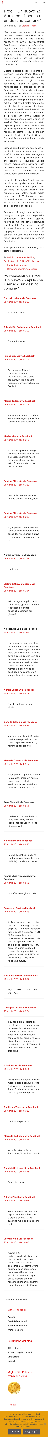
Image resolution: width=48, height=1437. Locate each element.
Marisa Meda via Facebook (18, 436)
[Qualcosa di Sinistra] (2, 2)
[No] (45, 1424)
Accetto (15, 1431)
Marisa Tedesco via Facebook (19, 401)
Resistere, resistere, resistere (22, 269)
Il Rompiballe (14, 1348)
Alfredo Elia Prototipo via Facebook (22, 327)
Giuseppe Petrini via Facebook (20, 1007)
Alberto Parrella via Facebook (19, 1197)
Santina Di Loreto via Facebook (20, 481)
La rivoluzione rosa (17, 265)
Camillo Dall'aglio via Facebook (20, 722)
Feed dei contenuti (17, 1321)
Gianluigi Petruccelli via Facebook (22, 1168)
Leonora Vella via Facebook (18, 1238)
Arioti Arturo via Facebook (18, 1065)
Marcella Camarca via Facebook (21, 760)
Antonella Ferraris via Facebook (21, 975)
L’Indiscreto (13, 1356)
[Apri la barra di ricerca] (36, 2)
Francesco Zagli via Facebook (20, 908)
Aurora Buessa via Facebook (19, 690)
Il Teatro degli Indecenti (20, 1352)
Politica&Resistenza (29, 261)
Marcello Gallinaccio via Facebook (22, 1136)
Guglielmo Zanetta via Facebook (21, 1107)
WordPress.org (15, 1330)
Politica (30, 257)
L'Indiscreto (20, 257)
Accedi (11, 1317)
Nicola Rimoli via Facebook (18, 840)
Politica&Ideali (11, 261)
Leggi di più (31, 1431)
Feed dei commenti (17, 1325)
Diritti (10, 257)
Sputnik (11, 1361)
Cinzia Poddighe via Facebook (20, 298)
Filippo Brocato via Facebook (19, 356)
